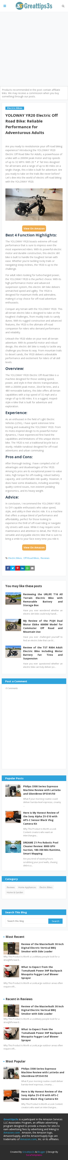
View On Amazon (34, 228)
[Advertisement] (34, 48)
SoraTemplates (34, 1155)
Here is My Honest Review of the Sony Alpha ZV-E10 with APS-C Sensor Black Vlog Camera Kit (41, 818)
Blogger (41, 1151)
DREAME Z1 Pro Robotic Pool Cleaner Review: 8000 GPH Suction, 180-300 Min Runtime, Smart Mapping (42, 848)
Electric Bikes (15, 558)
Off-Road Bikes (31, 558)
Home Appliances (27, 887)
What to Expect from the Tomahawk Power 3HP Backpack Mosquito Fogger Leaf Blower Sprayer (41, 972)
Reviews (45, 558)
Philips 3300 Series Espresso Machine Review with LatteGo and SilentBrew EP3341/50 (42, 790)
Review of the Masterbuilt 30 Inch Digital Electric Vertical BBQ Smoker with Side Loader (42, 947)
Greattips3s (28, 1151)
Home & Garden (15, 892)
